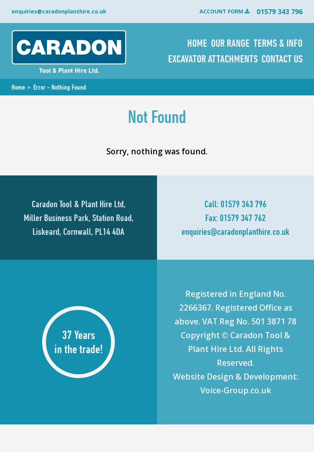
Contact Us (282, 58)
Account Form (221, 11)
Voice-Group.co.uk (235, 390)
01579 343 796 (244, 203)
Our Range (230, 43)
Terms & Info (278, 43)
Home (197, 43)
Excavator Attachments (213, 58)
